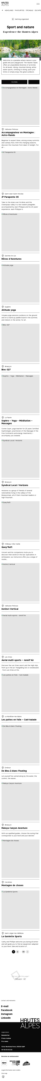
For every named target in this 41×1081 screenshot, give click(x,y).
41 (23, 952)
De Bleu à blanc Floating (20, 753)
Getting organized (22, 19)
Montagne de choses (20, 864)
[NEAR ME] (33, 82)
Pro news (4, 1041)
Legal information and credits (10, 1070)
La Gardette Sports (20, 920)
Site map (4, 1073)
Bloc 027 (20, 348)
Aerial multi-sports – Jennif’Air (20, 643)
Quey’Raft (20, 531)
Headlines (9, 10)
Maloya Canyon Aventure (20, 810)
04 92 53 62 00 (6, 1049)
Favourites (19, 10)
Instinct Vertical (20, 588)
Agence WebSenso (3, 1076)
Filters (14, 82)
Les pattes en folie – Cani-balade (20, 699)
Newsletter (5, 1035)
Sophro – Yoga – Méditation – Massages (20, 406)
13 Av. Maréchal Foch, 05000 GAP (13, 1046)
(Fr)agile (29, 10)
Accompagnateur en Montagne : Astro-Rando (20, 118)
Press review (6, 1038)
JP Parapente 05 (20, 181)
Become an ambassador (10, 1056)
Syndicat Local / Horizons (20, 469)
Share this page (20, 978)
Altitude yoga (20, 293)
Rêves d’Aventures (20, 238)
